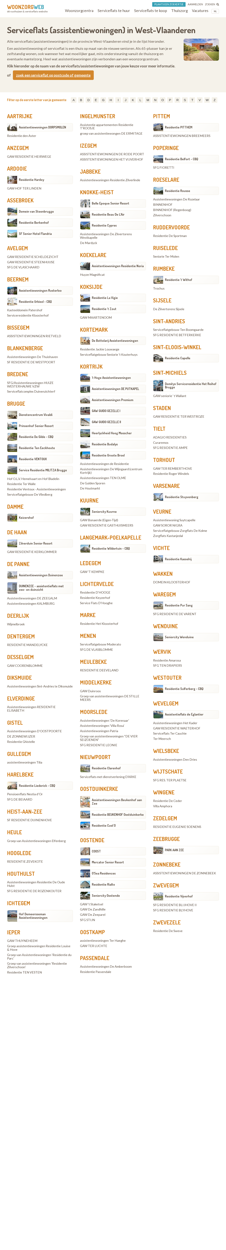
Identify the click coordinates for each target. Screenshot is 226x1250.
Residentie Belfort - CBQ (181, 159)
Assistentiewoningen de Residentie (104, 464)
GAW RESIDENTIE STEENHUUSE (31, 262)
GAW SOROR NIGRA (167, 525)
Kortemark (94, 329)
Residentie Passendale (95, 972)
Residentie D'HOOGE (95, 592)
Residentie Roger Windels (171, 474)
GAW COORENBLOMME (25, 666)
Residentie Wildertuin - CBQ (111, 548)
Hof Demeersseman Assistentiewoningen (33, 916)
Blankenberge (25, 348)
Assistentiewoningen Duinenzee (41, 575)
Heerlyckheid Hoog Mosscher (112, 433)
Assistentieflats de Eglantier (184, 714)
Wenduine (165, 626)
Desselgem (20, 657)
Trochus (159, 288)
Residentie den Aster (21, 136)
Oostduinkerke (99, 788)
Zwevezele (167, 922)
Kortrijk (91, 366)
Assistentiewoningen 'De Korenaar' (104, 720)
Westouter (167, 677)
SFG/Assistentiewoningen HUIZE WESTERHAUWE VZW (30, 384)
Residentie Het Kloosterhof (99, 624)
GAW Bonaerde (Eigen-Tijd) (99, 520)
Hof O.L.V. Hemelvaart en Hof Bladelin (33, 479)
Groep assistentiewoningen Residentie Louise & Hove (38, 947)
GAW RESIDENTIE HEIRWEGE (29, 156)
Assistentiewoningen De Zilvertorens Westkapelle (106, 235)
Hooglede (19, 853)
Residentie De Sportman (170, 236)
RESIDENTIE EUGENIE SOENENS (177, 827)
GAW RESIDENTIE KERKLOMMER (32, 552)
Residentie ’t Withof (178, 280)
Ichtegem (18, 903)
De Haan (17, 532)
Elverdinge (21, 698)
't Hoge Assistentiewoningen (111, 378)
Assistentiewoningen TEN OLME (103, 478)
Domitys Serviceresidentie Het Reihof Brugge (190, 385)
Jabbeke (90, 171)
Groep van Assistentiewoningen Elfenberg (36, 841)
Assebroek (20, 200)
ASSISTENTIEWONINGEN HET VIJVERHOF (111, 159)
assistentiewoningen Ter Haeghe (103, 940)
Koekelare (93, 255)
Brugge (16, 403)
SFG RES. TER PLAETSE (169, 780)
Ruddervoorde (171, 227)
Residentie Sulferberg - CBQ (184, 689)
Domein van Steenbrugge (36, 211)
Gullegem (19, 753)
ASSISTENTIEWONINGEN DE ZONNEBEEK (184, 873)
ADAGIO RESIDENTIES (169, 437)
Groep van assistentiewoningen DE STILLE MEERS (109, 698)
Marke (88, 615)
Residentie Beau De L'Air (108, 214)
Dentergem (21, 636)
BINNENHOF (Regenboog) (172, 210)
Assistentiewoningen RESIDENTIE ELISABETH (31, 708)
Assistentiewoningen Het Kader (175, 723)
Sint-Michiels (170, 372)
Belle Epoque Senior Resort (110, 203)
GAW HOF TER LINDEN (24, 188)
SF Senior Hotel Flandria (35, 234)
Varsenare (166, 485)
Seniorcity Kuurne (104, 511)
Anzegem (18, 148)
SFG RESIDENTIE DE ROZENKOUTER (34, 891)
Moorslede (93, 711)
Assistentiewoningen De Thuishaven (32, 357)
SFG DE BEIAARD (19, 799)
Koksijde (91, 286)
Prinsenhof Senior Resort (36, 426)
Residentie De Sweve (168, 931)
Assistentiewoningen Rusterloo (40, 290)
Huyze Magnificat (92, 275)
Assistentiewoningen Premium (112, 400)
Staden (162, 408)
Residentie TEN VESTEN (24, 972)
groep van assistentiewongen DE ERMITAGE (111, 133)
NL (215, 11)
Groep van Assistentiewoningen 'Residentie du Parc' (39, 956)
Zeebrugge (166, 839)
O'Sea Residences (104, 873)
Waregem (164, 594)
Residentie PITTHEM (178, 127)
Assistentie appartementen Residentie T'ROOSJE (106, 126)
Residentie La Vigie (105, 298)
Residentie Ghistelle (21, 742)
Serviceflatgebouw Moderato (100, 644)
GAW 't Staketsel (91, 904)
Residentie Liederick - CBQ (37, 786)
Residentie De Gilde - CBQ (36, 437)
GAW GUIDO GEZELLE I (106, 411)
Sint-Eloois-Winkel (177, 347)
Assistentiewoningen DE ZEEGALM (32, 598)
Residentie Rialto (103, 884)
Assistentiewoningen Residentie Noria (118, 266)
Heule (14, 832)
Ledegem (90, 563)
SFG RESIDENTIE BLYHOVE (173, 910)
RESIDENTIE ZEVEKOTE (25, 861)
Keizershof (26, 517)
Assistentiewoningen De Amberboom (106, 966)
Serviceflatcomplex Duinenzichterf (31, 391)
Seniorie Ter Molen (166, 256)
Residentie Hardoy (31, 180)
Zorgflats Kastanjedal (168, 536)
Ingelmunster (97, 116)
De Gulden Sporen (92, 483)
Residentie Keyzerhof (95, 598)
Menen (88, 635)
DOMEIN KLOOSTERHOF (171, 582)
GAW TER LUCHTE (93, 946)
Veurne (162, 511)
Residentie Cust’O (104, 825)
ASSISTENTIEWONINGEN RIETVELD (34, 336)
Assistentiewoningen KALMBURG (31, 603)
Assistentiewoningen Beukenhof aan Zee (117, 801)
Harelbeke (20, 774)
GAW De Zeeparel (92, 915)
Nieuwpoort (95, 757)
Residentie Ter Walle (21, 484)
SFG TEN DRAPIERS (167, 665)
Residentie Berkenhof (34, 222)
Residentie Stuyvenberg (181, 497)
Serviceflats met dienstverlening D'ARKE (108, 777)
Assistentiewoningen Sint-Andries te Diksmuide (40, 686)
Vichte (161, 548)
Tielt (159, 428)
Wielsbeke (166, 750)
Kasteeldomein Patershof (24, 310)
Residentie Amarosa (167, 660)
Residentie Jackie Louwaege (99, 349)
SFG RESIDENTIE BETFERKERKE (177, 335)
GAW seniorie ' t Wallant (169, 396)
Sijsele (162, 300)
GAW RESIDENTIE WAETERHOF (176, 728)
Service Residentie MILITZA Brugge (43, 470)
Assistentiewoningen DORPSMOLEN (42, 127)
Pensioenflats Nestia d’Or (25, 794)
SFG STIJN (87, 920)
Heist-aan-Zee (24, 811)
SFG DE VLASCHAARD (23, 267)
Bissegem (18, 327)
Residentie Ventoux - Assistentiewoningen (36, 489)
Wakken (163, 573)
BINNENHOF (163, 204)
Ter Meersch (162, 739)
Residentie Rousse (177, 191)
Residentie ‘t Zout (104, 309)
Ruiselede (165, 248)
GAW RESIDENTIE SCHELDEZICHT (32, 257)
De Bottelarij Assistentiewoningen (115, 340)
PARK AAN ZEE (174, 850)
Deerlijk (18, 615)
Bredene (17, 374)
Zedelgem (165, 818)
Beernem (18, 279)
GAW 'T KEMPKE (92, 572)
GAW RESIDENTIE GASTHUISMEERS (106, 525)
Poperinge (166, 148)
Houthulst (21, 873)
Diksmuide (19, 677)
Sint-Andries (169, 321)
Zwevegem (166, 885)
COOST (96, 851)
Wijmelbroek (16, 624)
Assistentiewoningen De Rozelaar (176, 199)
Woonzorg (25, 7)
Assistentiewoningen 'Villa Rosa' (102, 726)
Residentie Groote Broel (108, 455)
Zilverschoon (162, 215)
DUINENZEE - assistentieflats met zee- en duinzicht (41, 587)
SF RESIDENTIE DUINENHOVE (29, 820)
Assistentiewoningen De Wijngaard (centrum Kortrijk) (111, 470)
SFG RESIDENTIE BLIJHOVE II (175, 905)
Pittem (161, 116)
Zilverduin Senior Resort (35, 543)
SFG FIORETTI (163, 167)
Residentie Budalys (105, 444)
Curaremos (160, 442)
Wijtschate (168, 771)
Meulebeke (93, 661)
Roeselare (166, 179)
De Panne (18, 564)
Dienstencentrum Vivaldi (35, 415)
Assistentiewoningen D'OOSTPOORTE (34, 731)
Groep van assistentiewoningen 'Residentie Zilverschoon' (37, 965)
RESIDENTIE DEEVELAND (99, 670)
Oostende (92, 840)
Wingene (163, 792)
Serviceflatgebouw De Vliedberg (29, 494)
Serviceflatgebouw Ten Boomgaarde (178, 330)
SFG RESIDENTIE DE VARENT (174, 614)
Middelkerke (96, 682)
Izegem (88, 145)
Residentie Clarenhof (106, 768)
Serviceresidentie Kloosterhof (28, 315)
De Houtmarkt (90, 488)
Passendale (94, 958)
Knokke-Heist (97, 192)
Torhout (164, 459)
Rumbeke (164, 268)
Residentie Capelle (177, 358)
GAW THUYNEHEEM (22, 941)
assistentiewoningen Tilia (24, 762)
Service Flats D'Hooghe (96, 603)
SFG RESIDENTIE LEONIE (98, 745)
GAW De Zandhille (93, 909)
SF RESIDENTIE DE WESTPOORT (31, 362)
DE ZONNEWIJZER (21, 736)
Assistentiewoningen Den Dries (175, 759)
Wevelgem (166, 703)
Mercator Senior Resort (108, 862)
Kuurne (89, 500)
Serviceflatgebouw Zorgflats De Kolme (180, 531)
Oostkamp (92, 932)
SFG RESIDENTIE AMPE (170, 448)
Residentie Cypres (104, 225)
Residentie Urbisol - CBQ (35, 302)
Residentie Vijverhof (179, 896)
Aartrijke (19, 116)
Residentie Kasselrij (178, 559)
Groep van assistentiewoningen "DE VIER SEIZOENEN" (109, 738)
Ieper (13, 932)
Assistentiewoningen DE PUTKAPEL (115, 389)
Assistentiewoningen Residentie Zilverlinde (110, 180)
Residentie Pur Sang (179, 605)
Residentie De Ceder (167, 801)
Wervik (162, 651)
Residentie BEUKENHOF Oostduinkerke (118, 814)
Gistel (15, 722)
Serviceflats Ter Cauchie (170, 733)
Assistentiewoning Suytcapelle (174, 520)
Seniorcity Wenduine (179, 637)
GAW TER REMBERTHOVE (172, 468)
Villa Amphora (162, 806)
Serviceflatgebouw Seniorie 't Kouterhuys (109, 354)
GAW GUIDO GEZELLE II (106, 422)
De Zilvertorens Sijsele (168, 309)
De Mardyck (88, 243)
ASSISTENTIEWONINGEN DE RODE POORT (112, 154)
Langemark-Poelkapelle (110, 537)
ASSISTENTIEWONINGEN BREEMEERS (181, 136)
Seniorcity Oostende (106, 895)
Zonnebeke (166, 864)
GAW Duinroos (90, 691)
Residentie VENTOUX (33, 459)
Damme (15, 506)
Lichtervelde (97, 584)
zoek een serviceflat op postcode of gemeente (53, 75)
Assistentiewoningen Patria (99, 731)
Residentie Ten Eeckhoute (37, 448)
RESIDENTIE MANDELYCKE (27, 645)
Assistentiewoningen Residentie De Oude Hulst (36, 884)
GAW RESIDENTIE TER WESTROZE (178, 416)
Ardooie (17, 168)
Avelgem (17, 248)
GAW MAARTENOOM (96, 317)
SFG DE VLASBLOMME (96, 649)
